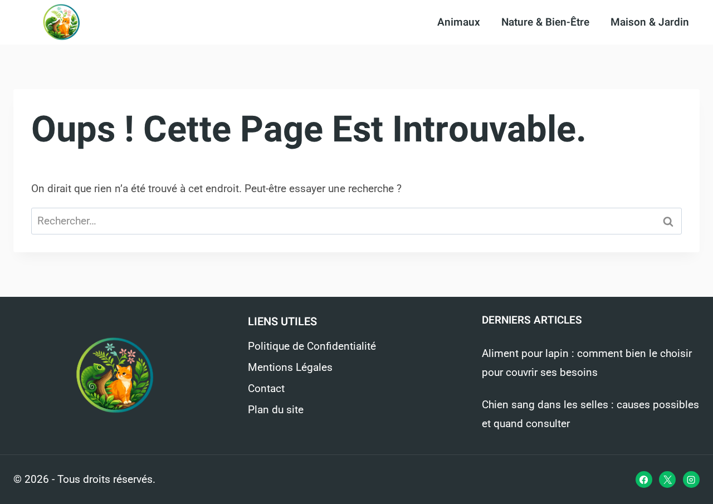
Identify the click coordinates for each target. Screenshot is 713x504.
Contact (266, 388)
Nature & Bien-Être (545, 22)
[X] (667, 479)
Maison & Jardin (650, 22)
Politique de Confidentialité (312, 346)
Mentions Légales (290, 367)
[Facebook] (644, 479)
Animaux (458, 22)
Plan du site (276, 409)
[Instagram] (691, 479)
